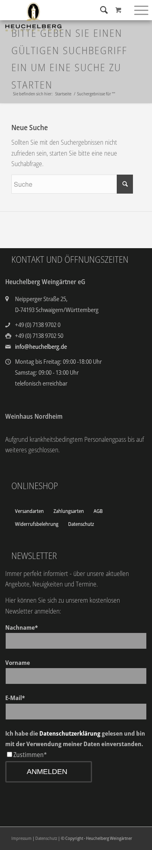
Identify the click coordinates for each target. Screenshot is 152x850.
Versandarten (29, 511)
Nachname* (21, 627)
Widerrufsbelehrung (36, 523)
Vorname (17, 662)
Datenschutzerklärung (70, 733)
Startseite (63, 94)
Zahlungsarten (69, 511)
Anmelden (47, 772)
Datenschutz (81, 523)
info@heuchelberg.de (41, 346)
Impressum (21, 838)
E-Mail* (15, 698)
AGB (98, 511)
